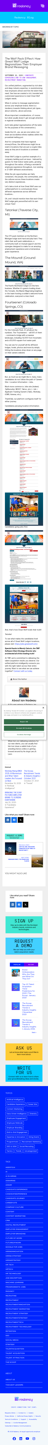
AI (6, 1172)
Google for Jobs (14, 1247)
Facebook (14, 1439)
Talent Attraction (15, 1358)
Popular (17, 965)
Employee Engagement (16, 1118)
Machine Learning (15, 1283)
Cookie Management (20, 1422)
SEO (7, 1336)
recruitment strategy (17, 1314)
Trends (18, 1151)
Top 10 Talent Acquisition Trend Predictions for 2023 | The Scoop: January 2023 (28, 991)
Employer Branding (14, 1128)
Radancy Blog (24, 17)
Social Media (12, 1340)
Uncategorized (30, 1151)
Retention (11, 1331)
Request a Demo (10, 1413)
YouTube (27, 1439)
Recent (31, 965)
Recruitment (12, 1300)
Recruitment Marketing (15, 80)
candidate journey (15, 1198)
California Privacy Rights (25, 1416)
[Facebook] (14, 820)
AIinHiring (10, 1181)
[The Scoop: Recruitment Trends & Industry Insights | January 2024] (16, 1023)
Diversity (33, 1114)
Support (23, 1419)
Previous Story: (27, 847)
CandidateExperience (16, 1194)
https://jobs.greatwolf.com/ (26, 644)
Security (38, 1416)
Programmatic (13, 1142)
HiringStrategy (13, 1260)
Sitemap (7, 1422)
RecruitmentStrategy (17, 1318)
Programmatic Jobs (16, 1287)
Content (10, 1212)
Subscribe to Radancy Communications (18, 1426)
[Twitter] (20, 820)
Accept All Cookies (24, 728)
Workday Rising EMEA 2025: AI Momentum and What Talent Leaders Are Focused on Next (13, 776)
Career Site (32, 1104)
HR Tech (9, 1265)
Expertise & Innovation (16, 1137)
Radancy (10, 1291)
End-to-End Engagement (26, 78)
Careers (30, 1413)
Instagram (34, 1439)
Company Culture (15, 1207)
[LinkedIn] (8, 820)
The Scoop (11, 1362)
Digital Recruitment (16, 1225)
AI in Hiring (11, 1176)
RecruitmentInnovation (18, 1305)
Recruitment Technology (19, 1327)
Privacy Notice (9, 1416)
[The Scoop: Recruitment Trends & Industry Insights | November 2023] (16, 1006)
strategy (10, 1345)
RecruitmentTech (14, 1322)
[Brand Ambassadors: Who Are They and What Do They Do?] (16, 973)
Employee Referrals (15, 1123)
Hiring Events (33, 1137)
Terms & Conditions (11, 1419)
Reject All (24, 721)
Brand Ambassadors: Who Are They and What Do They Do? (28, 974)
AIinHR (9, 1185)
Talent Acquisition (15, 1353)
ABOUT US (10, 1380)
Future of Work (14, 1238)
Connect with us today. (23, 671)
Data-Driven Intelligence (16, 1114)
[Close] (43, 707)
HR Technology (13, 1274)
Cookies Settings (24, 734)
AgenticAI (10, 1167)
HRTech (9, 1269)
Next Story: (18, 859)
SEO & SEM (11, 1146)
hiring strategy (13, 1256)
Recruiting (11, 1296)
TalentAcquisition (15, 1349)
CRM (8, 1221)
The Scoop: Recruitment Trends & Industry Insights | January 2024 (29, 1024)
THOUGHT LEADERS (14, 1385)
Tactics (10, 1151)
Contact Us (22, 1413)
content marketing (15, 1216)
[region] (24, 722)
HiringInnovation (14, 1252)
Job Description (14, 1278)
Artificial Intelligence (15, 1099)
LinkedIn (21, 1439)
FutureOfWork (13, 1243)
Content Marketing (14, 1109)
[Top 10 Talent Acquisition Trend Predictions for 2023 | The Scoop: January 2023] (16, 987)
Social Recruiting (26, 1146)
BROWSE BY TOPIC (10, 27)
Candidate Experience (16, 1104)
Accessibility (33, 1419)
